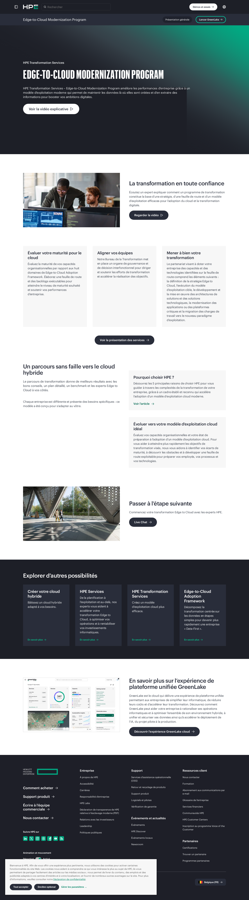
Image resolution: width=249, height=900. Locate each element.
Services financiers (193, 806)
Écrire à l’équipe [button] (36, 807)
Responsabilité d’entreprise (94, 796)
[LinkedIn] (25, 838)
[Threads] (43, 838)
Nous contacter (191, 777)
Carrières (85, 790)
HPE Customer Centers (195, 819)
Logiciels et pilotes (141, 800)
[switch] (37, 859)
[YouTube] (55, 838)
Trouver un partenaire (194, 854)
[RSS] (61, 838)
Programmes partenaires (196, 860)
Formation (188, 783)
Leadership (86, 826)
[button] (16, 6)
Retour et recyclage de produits (148, 787)
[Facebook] (49, 838)
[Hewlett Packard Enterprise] (30, 7)
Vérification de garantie (143, 806)
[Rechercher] (45, 7)
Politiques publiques (91, 832)
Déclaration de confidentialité (69, 879)
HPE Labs (85, 803)
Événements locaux (142, 837)
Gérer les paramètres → (74, 887)
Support (36, 796)
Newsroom (137, 844)
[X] (31, 838)
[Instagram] (37, 838)
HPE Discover (138, 831)
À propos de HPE (89, 777)
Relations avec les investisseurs (97, 819)
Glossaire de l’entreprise (196, 800)
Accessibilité (87, 783)
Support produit (140, 793)
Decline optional (46, 887)
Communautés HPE (193, 813)
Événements (138, 824)
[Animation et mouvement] (38, 858)
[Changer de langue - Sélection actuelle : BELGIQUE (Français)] (224, 6)
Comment (38, 788)
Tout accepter (20, 887)
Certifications (190, 847)
